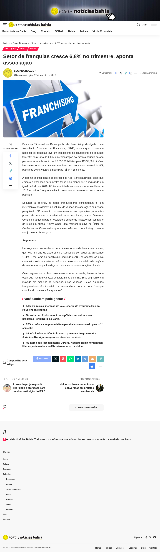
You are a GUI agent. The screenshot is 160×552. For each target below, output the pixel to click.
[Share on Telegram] (85, 359)
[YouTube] (154, 537)
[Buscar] (138, 24)
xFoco (33, 49)
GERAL (23, 49)
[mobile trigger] (5, 24)
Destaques (10, 49)
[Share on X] (120, 72)
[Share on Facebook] (115, 72)
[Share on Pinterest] (63, 359)
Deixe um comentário (87, 407)
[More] (135, 72)
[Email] (92, 359)
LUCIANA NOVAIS (24, 71)
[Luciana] (29, 24)
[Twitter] (150, 537)
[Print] (130, 72)
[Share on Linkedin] (78, 359)
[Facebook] (146, 537)
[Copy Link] (125, 72)
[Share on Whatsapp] (70, 359)
